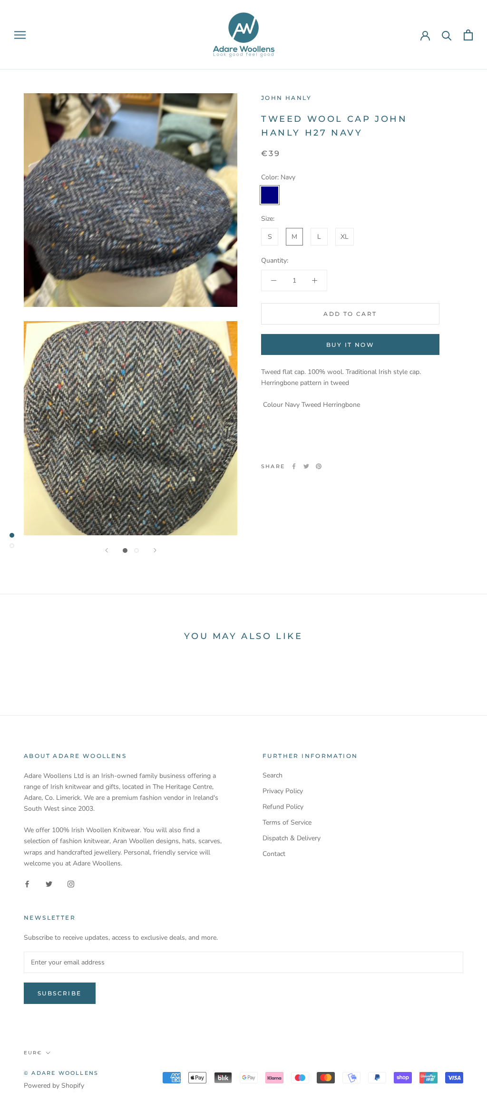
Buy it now (350, 344)
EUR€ (33, 1053)
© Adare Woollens (61, 1073)
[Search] (447, 35)
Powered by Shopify (54, 1085)
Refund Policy (283, 806)
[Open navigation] (20, 35)
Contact (274, 853)
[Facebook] (294, 466)
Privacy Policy (283, 791)
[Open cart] (468, 34)
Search (272, 775)
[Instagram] (71, 883)
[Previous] (106, 550)
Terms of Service (287, 822)
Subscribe (60, 993)
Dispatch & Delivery (292, 838)
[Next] (155, 550)
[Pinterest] (318, 466)
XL (345, 236)
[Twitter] (306, 466)
